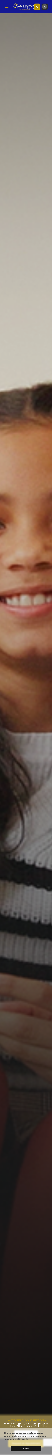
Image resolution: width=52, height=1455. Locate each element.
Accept (26, 1448)
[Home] (21, 6)
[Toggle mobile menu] (6, 6)
